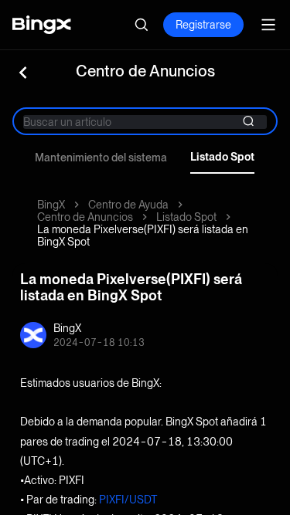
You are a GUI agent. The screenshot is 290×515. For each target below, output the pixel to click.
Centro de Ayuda (128, 204)
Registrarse (203, 25)
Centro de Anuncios (85, 217)
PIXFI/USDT (128, 499)
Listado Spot (222, 157)
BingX (51, 204)
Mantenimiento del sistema (101, 157)
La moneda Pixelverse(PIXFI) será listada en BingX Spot (142, 235)
